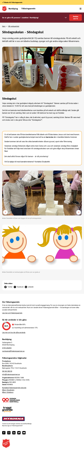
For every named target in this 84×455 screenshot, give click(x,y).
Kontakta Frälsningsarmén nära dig (14, 388)
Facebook (20, 287)
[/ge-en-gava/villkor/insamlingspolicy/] (11, 400)
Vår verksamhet (13, 26)
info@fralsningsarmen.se (11, 374)
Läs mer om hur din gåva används (13, 332)
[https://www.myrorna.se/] (13, 419)
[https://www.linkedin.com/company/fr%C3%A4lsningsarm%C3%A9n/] (14, 432)
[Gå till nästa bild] (78, 212)
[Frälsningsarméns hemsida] (6, 443)
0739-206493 (6, 348)
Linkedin (31, 287)
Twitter (9, 287)
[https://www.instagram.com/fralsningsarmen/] (8, 432)
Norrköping (13, 8)
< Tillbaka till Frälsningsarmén (12, 2)
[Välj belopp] (65, 17)
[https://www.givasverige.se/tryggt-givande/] (7, 409)
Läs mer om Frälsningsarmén (12, 313)
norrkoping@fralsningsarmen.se (13, 351)
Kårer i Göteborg (7, 392)
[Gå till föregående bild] (5, 212)
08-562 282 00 (7, 371)
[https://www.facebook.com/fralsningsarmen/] (3, 432)
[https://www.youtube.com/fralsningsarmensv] (24, 432)
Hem (3, 26)
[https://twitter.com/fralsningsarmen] (19, 432)
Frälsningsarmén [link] (28, 8)
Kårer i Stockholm (8, 390)
